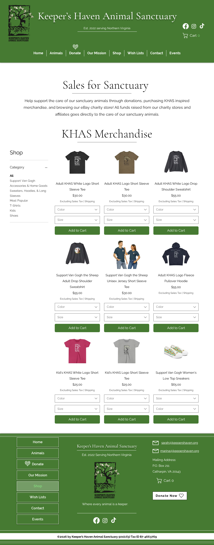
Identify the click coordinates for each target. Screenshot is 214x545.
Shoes (14, 215)
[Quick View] (77, 162)
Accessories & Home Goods (28, 185)
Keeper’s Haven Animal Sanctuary (107, 446)
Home (38, 442)
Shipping (90, 201)
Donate (38, 464)
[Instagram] (194, 26)
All (11, 175)
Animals (37, 453)
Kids (13, 210)
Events (37, 519)
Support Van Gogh (22, 180)
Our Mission (37, 475)
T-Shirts (15, 205)
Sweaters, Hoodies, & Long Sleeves (28, 193)
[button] (192, 35)
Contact (37, 508)
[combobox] (77, 210)
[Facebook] (186, 26)
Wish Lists (38, 497)
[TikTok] (202, 26)
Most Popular (19, 200)
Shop (38, 486)
